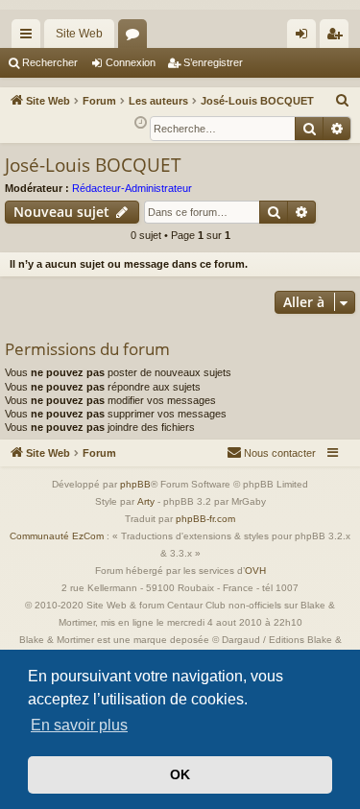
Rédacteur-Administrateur (132, 188)
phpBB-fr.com (205, 518)
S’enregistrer (213, 62)
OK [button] (180, 774)
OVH (255, 570)
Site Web (79, 33)
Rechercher (50, 62)
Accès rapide (29, 37)
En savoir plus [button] (79, 725)
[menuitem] (342, 100)
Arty (146, 501)
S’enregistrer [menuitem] (337, 37)
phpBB (135, 484)
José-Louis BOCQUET (93, 165)
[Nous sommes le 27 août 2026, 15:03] (140, 123)
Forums (136, 37)
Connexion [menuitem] (305, 37)
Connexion (131, 62)
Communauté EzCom (57, 536)
